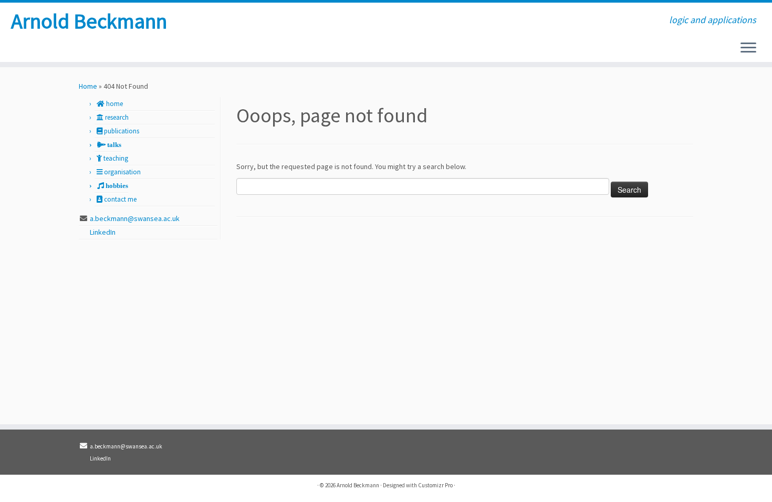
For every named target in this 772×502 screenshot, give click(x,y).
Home (88, 86)
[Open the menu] (748, 48)
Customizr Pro (435, 485)
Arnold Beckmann (89, 21)
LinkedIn (103, 232)
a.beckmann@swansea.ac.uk (135, 218)
